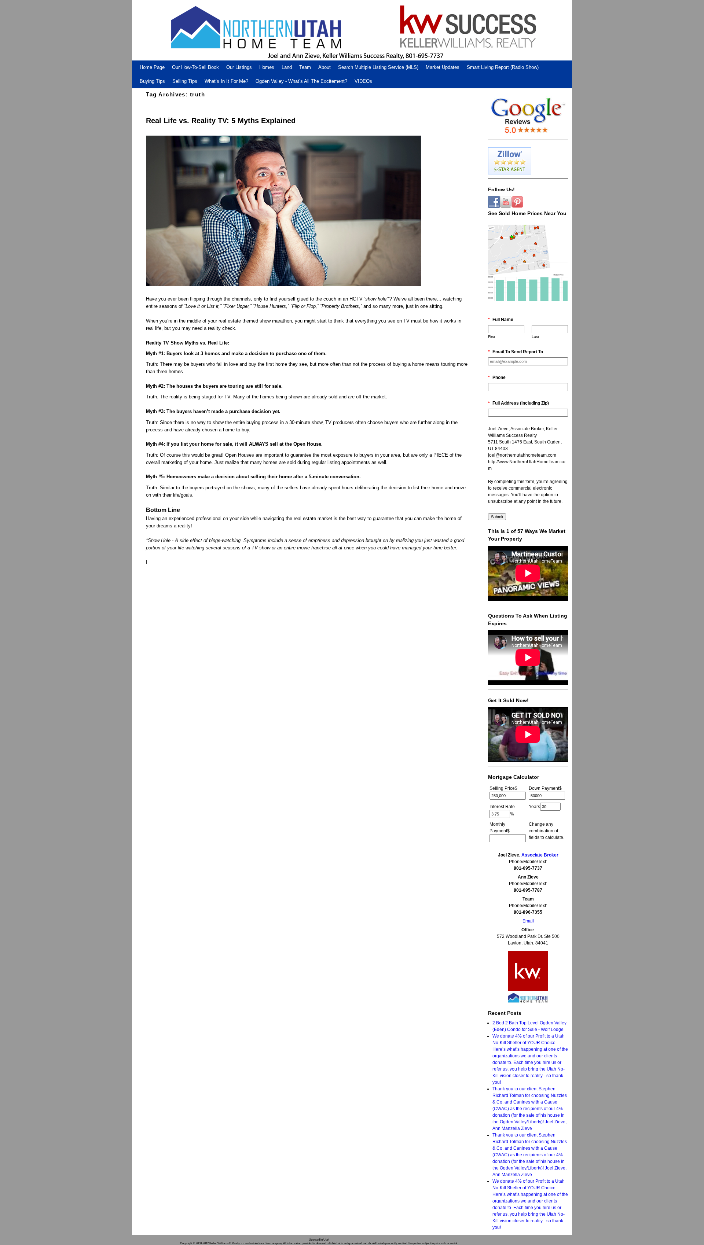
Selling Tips (184, 81)
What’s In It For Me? (226, 81)
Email (528, 921)
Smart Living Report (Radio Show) (503, 67)
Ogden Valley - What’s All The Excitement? (301, 81)
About (324, 67)
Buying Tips (152, 81)
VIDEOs (363, 81)
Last (535, 337)
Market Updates (442, 67)
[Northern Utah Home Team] (352, 30)
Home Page (152, 67)
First (491, 337)
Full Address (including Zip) (518, 403)
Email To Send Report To (515, 351)
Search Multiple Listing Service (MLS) (378, 67)
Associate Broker (539, 855)
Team (305, 67)
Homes (266, 67)
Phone (497, 377)
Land (287, 67)
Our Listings (239, 67)
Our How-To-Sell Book (195, 67)
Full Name (500, 319)
